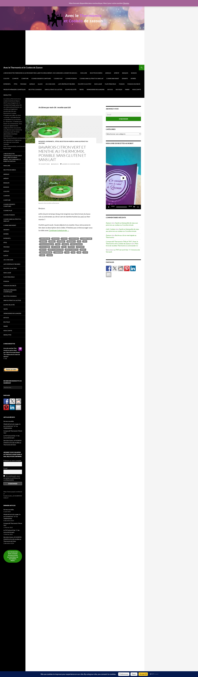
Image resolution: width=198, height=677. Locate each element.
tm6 (79, 252)
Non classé (98, 84)
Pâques (71, 247)
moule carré (44, 247)
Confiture (24, 78)
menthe (65, 244)
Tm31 (67, 252)
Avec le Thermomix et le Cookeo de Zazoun (23, 67)
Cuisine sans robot (112, 78)
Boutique (119, 89)
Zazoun (56, 164)
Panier (127, 89)
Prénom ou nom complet (12, 461)
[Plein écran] (138, 207)
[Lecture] (109, 207)
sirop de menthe (45, 252)
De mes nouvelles (8, 421)
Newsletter (7, 95)
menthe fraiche (76, 244)
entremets (71, 241)
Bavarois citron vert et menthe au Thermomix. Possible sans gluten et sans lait (62, 153)
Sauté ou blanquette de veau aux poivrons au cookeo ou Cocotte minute (122, 224)
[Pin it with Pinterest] (127, 268)
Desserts (125, 78)
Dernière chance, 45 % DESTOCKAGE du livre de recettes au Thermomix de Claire (12, 443)
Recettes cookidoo (35, 89)
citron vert (74, 238)
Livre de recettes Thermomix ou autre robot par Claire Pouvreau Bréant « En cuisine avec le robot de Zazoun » (40, 73)
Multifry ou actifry (84, 84)
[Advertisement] (72, 47)
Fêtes (15, 84)
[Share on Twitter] (114, 268)
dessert (52, 241)
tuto (85, 252)
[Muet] (134, 207)
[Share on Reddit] (121, 268)
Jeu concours (50, 84)
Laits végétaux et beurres (66, 84)
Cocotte (6, 78)
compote (15, 78)
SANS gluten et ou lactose (53, 89)
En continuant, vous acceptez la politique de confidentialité (11, 478)
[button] (123, 178)
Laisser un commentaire (71, 164)
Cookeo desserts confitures (41, 78)
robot (83, 249)
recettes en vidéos (96, 73)
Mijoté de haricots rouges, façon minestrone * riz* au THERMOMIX (12, 426)
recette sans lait (72, 249)
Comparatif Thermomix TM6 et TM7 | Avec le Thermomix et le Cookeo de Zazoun (122, 243)
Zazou (50, 255)
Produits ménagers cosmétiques (14, 89)
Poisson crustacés (133, 84)
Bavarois (56, 238)
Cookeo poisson (71, 78)
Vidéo (42, 255)
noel (64, 247)
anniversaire (44, 238)
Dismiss (126, 3)
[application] (123, 178)
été (79, 241)
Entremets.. (7, 84)
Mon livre (83, 73)
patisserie (80, 247)
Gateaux (32, 84)
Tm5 (73, 252)
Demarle (43, 241)
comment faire (86, 238)
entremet (61, 241)
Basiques (125, 73)
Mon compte (136, 89)
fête (85, 241)
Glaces (40, 84)
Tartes (81, 89)
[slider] (121, 207)
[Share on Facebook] (108, 268)
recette (43, 249)
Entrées (133, 78)
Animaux (108, 73)
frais (58, 244)
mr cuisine (55, 247)
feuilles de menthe (46, 244)
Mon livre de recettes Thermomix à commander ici (122, 245)
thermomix (58, 252)
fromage (23, 84)
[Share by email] (108, 274)
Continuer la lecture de (59, 230)
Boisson (134, 73)
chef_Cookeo (110, 229)
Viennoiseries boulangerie (95, 89)
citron (64, 238)
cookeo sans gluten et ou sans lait (91, 78)
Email (5, 468)
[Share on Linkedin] (133, 268)
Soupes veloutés (70, 89)
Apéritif (116, 73)
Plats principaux (110, 84)
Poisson (121, 84)
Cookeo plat (58, 78)
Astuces (110, 89)
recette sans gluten (56, 249)
